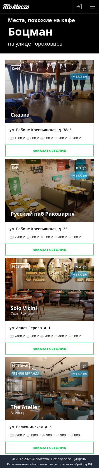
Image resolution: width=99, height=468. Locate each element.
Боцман (30, 31)
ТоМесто (16, 6)
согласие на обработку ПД (75, 464)
